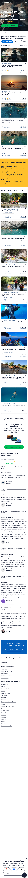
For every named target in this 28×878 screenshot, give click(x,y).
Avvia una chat (14, 650)
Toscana (3, 717)
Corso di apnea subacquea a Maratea (13, 405)
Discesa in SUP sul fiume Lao (11, 211)
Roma (3, 708)
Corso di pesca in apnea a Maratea (12, 322)
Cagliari (3, 724)
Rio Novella (4, 704)
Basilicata (4, 662)
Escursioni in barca (6, 671)
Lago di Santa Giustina (7, 706)
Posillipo (3, 719)
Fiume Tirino (4, 684)
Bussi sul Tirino (5, 693)
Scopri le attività (10, 25)
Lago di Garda (5, 689)
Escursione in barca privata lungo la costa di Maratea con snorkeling (13, 239)
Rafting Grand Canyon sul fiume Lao (13, 266)
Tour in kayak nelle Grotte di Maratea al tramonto (13, 93)
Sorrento (3, 715)
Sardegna (4, 695)
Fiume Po (3, 713)
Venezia (3, 697)
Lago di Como (5, 710)
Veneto (3, 721)
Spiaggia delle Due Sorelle (8, 702)
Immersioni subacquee (7, 676)
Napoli (3, 686)
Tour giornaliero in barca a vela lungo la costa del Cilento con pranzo (13, 350)
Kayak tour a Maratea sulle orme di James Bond (12, 121)
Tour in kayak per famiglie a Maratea (13, 148)
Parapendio (4, 673)
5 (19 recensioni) (8, 22)
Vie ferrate (4, 669)
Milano (3, 691)
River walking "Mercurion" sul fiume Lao (13, 294)
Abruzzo (3, 700)
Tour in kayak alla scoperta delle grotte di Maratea (12, 65)
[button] (24, 875)
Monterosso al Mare (6, 726)
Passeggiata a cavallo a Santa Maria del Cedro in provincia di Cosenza (13, 378)
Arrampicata (4, 678)
